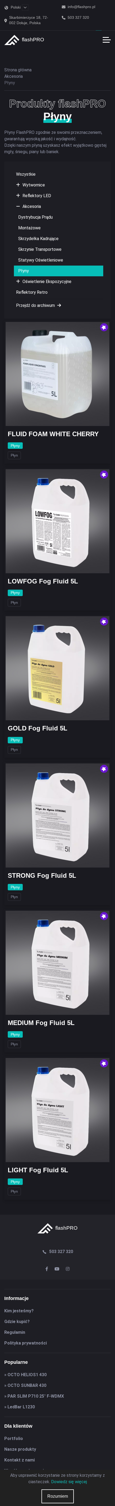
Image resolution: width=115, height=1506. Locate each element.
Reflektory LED (36, 195)
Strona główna (18, 69)
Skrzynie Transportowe (40, 249)
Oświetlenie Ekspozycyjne (46, 281)
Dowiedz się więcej (69, 1481)
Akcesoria (31, 206)
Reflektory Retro (32, 292)
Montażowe (29, 227)
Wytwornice (33, 185)
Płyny (23, 270)
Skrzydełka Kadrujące (38, 238)
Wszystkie (26, 174)
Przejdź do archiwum (36, 305)
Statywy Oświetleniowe (40, 260)
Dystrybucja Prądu (35, 217)
